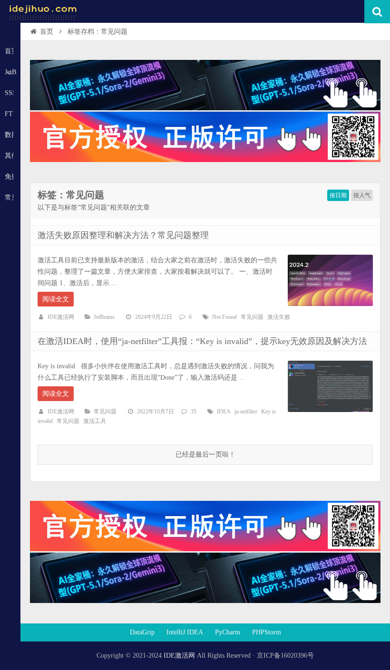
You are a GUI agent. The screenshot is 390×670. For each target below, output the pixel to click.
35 (193, 411)
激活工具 (94, 421)
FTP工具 (9, 113)
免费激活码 (9, 176)
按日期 (338, 195)
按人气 (361, 195)
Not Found (224, 317)
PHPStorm (266, 632)
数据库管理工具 (9, 134)
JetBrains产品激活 (11, 72)
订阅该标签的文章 (58, 203)
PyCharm (227, 632)
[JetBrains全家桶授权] (205, 159)
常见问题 (9, 197)
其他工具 (9, 155)
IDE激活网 (61, 317)
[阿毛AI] (205, 108)
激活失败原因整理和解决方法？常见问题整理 (123, 235)
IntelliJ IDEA (184, 632)
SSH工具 (9, 92)
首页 (9, 51)
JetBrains (104, 317)
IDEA (224, 411)
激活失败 (278, 317)
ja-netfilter (245, 411)
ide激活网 (43, 11)
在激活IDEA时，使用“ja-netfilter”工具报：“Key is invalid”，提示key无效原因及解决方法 (202, 341)
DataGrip (142, 632)
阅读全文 (55, 299)
